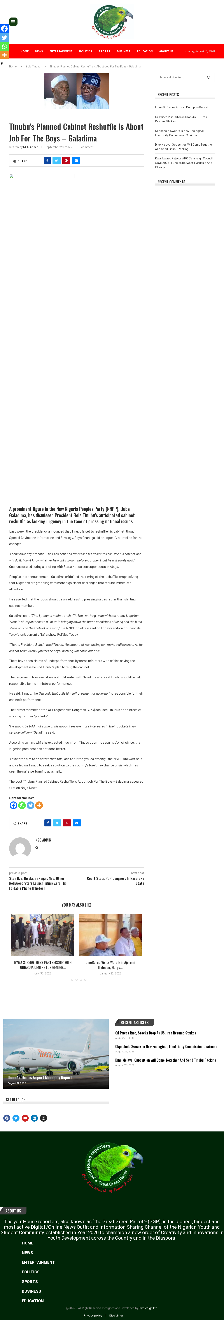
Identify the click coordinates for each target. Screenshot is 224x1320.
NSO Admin (30, 147)
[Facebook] (13, 805)
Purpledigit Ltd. (148, 1308)
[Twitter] (30, 805)
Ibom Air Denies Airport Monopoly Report (181, 107)
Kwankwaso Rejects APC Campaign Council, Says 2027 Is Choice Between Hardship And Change (184, 162)
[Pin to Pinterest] (66, 160)
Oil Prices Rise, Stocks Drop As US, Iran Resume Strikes (155, 1033)
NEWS (39, 51)
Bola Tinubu (33, 66)
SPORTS (104, 51)
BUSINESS (123, 51)
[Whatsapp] (22, 805)
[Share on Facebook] (47, 160)
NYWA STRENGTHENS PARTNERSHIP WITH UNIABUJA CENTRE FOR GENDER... (43, 965)
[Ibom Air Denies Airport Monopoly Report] (56, 1054)
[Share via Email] (76, 160)
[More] (39, 805)
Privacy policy (93, 1315)
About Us (13, 1211)
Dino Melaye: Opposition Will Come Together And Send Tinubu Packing (165, 1060)
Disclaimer (116, 1315)
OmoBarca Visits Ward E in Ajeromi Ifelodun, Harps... (110, 965)
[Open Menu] (13, 22)
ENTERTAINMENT (61, 51)
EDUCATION (145, 51)
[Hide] (2, 63)
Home (25, 51)
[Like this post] (37, 160)
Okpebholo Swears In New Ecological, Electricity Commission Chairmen (166, 1046)
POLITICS (85, 51)
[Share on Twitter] (56, 160)
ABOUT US (166, 51)
